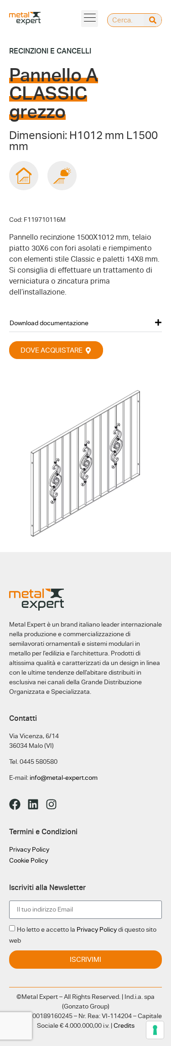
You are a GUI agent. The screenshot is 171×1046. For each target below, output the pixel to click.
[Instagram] (51, 804)
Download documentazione (49, 323)
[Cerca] (152, 20)
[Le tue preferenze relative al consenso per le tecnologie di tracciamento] (155, 1030)
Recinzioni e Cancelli (50, 51)
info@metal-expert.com (64, 777)
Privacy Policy (29, 849)
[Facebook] (15, 804)
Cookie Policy (28, 860)
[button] (89, 18)
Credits (124, 1025)
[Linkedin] (33, 804)
